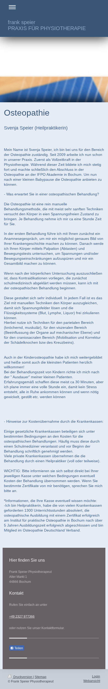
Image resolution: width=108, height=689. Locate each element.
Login (96, 676)
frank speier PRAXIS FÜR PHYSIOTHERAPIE (47, 25)
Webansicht (91, 681)
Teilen (18, 648)
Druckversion (23, 677)
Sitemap (40, 677)
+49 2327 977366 (22, 616)
